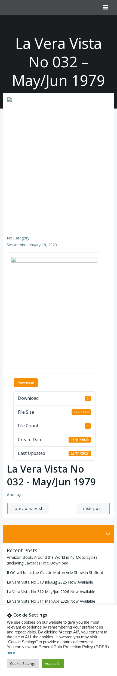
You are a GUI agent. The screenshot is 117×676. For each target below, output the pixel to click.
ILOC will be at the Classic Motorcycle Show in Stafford (55, 572)
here (11, 652)
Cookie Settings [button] (23, 663)
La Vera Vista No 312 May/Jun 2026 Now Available (51, 591)
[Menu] (105, 7)
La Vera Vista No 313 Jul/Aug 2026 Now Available (50, 582)
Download (25, 382)
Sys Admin (16, 244)
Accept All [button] (52, 663)
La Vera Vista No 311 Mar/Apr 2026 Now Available (51, 601)
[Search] (107, 534)
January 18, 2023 (42, 244)
